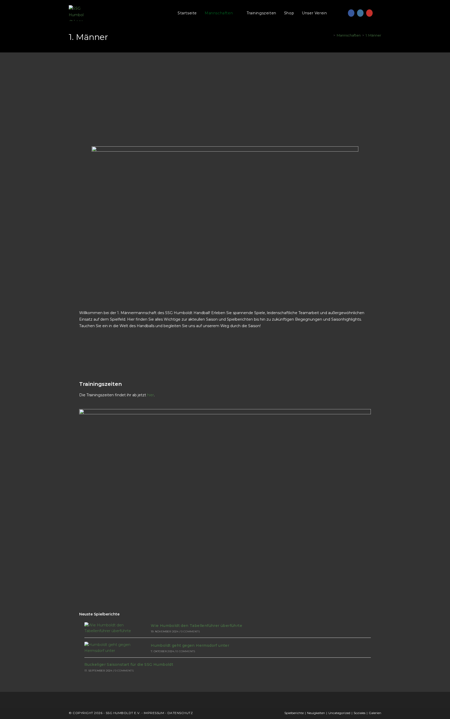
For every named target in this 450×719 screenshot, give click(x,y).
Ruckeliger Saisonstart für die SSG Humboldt (128, 664)
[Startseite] (330, 35)
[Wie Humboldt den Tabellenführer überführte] (111, 628)
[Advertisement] (225, 91)
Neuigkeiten (316, 713)
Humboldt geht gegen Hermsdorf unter (190, 645)
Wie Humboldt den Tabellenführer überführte (196, 625)
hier (150, 395)
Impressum (154, 713)
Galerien (375, 713)
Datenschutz (180, 713)
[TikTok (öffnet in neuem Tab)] (378, 13)
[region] (67, 678)
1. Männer (373, 35)
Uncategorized (339, 713)
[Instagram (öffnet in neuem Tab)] (360, 13)
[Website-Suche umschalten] (342, 13)
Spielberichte (294, 713)
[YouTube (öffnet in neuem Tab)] (369, 13)
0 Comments (190, 631)
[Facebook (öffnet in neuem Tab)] (351, 13)
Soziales (359, 713)
